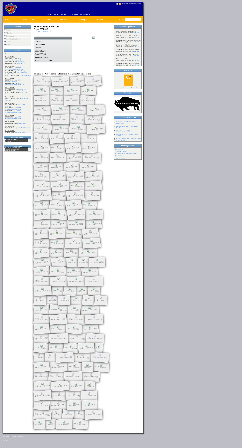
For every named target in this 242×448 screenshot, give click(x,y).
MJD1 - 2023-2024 (89, 271)
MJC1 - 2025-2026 (41, 157)
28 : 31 (136, 46)
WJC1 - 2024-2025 (41, 224)
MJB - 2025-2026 (41, 176)
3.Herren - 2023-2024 (73, 233)
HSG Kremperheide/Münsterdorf (13, 59)
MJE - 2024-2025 (41, 233)
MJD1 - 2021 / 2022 (58, 319)
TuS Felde (21, 91)
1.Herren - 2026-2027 (78, 109)
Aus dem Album (10, 147)
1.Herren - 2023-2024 (94, 281)
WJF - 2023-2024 (59, 262)
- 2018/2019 (89, 386)
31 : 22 (136, 56)
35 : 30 (136, 65)
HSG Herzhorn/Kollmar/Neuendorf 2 (15, 68)
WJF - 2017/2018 (59, 395)
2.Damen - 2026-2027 (42, 81)
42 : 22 (136, 51)
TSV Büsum (22, 123)
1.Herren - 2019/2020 (73, 376)
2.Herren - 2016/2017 (93, 414)
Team (8, 30)
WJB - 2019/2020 (74, 366)
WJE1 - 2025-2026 (41, 148)
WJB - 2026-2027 (41, 90)
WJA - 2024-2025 (59, 195)
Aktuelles (9, 33)
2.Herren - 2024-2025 (58, 214)
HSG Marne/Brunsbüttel (13, 80)
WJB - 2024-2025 (89, 205)
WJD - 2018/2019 (76, 386)
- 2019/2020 (87, 367)
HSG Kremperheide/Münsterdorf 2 (14, 83)
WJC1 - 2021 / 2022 (90, 329)
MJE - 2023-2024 (41, 252)
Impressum (125, 3)
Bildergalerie (119, 149)
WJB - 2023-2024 (56, 252)
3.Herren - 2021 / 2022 (75, 319)
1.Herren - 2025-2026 (75, 176)
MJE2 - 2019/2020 (41, 367)
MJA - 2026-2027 (72, 100)
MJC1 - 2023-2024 (57, 271)
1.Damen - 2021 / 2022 (58, 338)
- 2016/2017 (68, 414)
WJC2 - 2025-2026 (57, 148)
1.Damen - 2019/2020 (90, 376)
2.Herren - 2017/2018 (42, 414)
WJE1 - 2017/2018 (41, 405)
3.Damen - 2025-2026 (96, 128)
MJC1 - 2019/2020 (56, 376)
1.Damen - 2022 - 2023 (59, 310)
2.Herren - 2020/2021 (100, 357)
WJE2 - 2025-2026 (87, 138)
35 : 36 (136, 32)
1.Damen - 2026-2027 (42, 109)
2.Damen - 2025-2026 (60, 129)
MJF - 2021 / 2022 (41, 338)
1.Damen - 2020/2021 (95, 338)
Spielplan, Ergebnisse (13, 39)
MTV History (119, 156)
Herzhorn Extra (120, 158)
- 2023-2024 (72, 262)
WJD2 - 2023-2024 (90, 233)
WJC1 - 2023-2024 (57, 243)
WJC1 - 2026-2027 (77, 81)
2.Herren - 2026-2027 (42, 119)
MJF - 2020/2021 (56, 348)
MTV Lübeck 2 (22, 89)
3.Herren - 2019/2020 (58, 367)
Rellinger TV (21, 63)
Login (5, 440)
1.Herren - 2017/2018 (58, 405)
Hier (121, 88)
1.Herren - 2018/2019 (60, 385)
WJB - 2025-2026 (73, 148)
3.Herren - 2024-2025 (93, 186)
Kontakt (131, 3)
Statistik (8, 45)
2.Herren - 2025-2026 (42, 186)
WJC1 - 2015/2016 (64, 424)
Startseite (138, 3)
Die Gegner (10, 36)
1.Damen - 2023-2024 (88, 252)
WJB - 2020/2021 (41, 348)
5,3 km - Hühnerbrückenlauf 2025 (13, 148)
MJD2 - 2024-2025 (41, 214)
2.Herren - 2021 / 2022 (77, 338)
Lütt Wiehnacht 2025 (123, 131)
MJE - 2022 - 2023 (41, 309)
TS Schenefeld (25, 128)
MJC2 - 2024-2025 (57, 205)
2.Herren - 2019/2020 (42, 386)
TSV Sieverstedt (25, 75)
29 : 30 (136, 37)
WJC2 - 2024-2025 (92, 195)
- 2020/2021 (39, 357)
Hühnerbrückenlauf (121, 151)
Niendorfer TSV (22, 61)
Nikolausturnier (20, 132)
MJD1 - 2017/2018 (89, 395)
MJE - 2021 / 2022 (41, 329)
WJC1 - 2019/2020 (101, 366)
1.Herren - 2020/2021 (82, 357)
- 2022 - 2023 (57, 290)
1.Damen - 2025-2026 (42, 128)
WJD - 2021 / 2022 (41, 319)
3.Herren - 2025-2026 (74, 157)
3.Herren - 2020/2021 (65, 357)
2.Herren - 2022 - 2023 (89, 310)
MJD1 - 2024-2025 (56, 233)
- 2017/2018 (57, 414)
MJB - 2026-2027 (41, 100)
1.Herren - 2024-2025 (76, 214)
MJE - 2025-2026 (57, 138)
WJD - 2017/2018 (74, 395)
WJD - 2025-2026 (72, 138)
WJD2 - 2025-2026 (77, 119)
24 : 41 (136, 60)
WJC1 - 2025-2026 (72, 167)
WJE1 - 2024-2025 (41, 205)
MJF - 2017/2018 (89, 405)
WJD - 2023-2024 (41, 243)
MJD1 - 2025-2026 (88, 148)
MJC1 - (98, 348)
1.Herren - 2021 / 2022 (94, 319)
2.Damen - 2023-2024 (91, 243)
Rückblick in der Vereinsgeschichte (126, 153)
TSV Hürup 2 (22, 71)
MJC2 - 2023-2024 (97, 262)
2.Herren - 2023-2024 (58, 281)
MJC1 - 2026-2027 (72, 91)
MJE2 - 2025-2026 (41, 138)
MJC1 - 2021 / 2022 (58, 328)
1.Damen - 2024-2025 (58, 224)
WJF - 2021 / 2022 (74, 328)
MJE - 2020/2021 (71, 348)
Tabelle (8, 42)
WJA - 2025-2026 (41, 167)
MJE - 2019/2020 (41, 376)
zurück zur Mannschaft (42, 31)
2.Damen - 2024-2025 (75, 195)
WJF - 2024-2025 (77, 186)
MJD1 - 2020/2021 (86, 348)
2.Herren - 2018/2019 (42, 395)
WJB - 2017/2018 (74, 405)
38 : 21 (136, 42)
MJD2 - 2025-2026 (93, 119)
